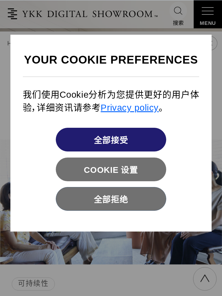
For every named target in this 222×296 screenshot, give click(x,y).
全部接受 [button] (111, 140)
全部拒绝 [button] (111, 199)
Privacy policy (130, 108)
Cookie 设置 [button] (111, 170)
